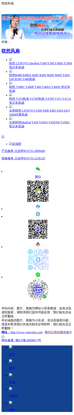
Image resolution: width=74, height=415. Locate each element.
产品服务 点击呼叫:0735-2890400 (23, 151)
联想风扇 (11, 50)
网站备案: (8, 340)
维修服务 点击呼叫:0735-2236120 (23, 158)
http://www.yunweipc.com (27, 332)
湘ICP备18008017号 (28, 340)
